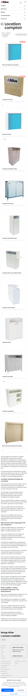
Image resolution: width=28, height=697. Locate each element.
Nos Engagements (5, 665)
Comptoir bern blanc (8, 203)
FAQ (16, 665)
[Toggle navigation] (25, 2)
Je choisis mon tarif (21, 34)
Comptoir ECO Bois (7, 99)
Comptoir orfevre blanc (8, 307)
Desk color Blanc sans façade (10, 65)
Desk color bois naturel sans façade (12, 446)
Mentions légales (5, 669)
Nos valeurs (4, 667)
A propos (3, 639)
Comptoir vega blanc (8, 411)
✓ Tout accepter (7, 690)
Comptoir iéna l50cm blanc (9, 238)
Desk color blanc (6, 134)
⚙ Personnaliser (14, 694)
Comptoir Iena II (6, 342)
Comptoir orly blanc (7, 376)
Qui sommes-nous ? (6, 661)
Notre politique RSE (5, 663)
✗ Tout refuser (20, 690)
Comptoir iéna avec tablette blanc (11, 273)
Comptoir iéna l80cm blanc (9, 169)
